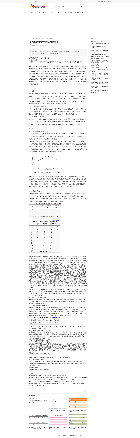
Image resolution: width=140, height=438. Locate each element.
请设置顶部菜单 (34, 1)
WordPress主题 (77, 435)
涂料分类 (37, 12)
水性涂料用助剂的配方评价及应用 (99, 69)
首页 (32, 12)
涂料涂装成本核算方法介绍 (98, 43)
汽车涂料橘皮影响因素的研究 (98, 46)
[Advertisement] (70, 25)
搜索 (82, 6)
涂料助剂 (44, 12)
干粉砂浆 (91, 12)
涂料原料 (59, 12)
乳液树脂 (70, 12)
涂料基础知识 (94, 41)
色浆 (64, 12)
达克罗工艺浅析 (95, 65)
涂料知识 (51, 12)
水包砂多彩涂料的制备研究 (98, 54)
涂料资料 (84, 12)
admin (33, 45)
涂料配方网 (65, 435)
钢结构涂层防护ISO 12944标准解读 (100, 50)
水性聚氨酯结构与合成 (97, 67)
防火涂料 (35, 38)
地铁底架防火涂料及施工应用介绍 (57, 410)
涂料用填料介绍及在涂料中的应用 (99, 78)
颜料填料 (77, 12)
